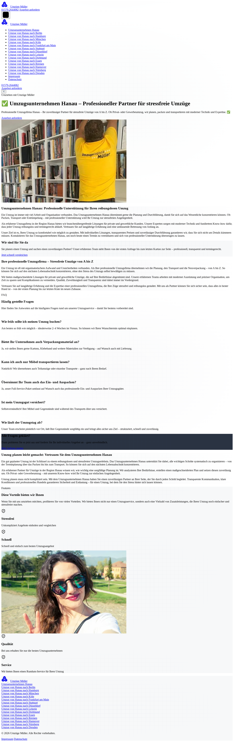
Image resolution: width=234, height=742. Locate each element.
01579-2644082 (10, 9)
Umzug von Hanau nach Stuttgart (26, 48)
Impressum (14, 76)
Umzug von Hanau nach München (27, 39)
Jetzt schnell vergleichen (14, 254)
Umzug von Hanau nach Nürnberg (27, 70)
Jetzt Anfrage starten (12, 448)
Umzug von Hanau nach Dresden (26, 73)
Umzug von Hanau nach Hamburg (27, 36)
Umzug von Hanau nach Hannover (27, 67)
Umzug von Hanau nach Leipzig (26, 54)
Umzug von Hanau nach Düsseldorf (27, 51)
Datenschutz (15, 79)
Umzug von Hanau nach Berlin (25, 33)
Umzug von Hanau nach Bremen (26, 63)
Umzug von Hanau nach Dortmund (27, 57)
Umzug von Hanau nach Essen (25, 60)
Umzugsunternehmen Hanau (23, 29)
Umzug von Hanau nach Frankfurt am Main (32, 45)
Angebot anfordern (29, 9)
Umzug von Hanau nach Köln (24, 42)
